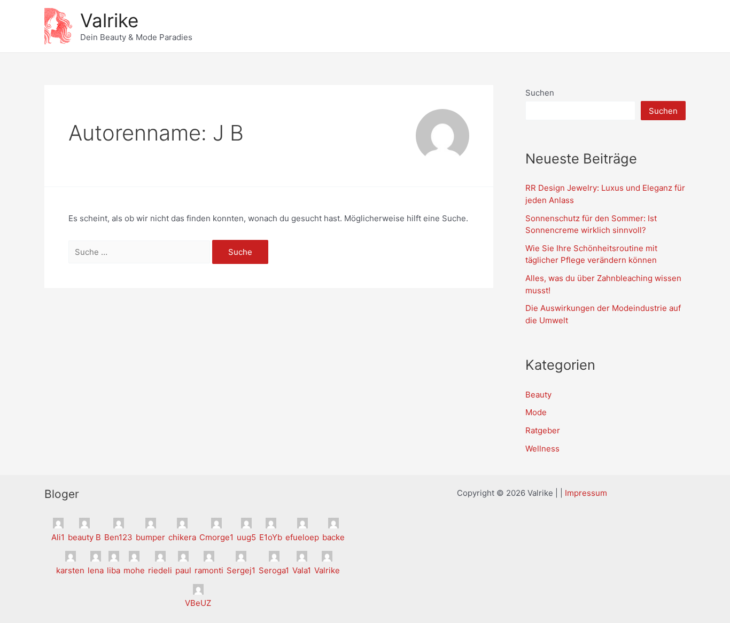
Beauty (538, 395)
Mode (536, 412)
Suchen (539, 93)
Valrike (109, 20)
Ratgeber (542, 430)
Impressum (586, 493)
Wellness (542, 448)
